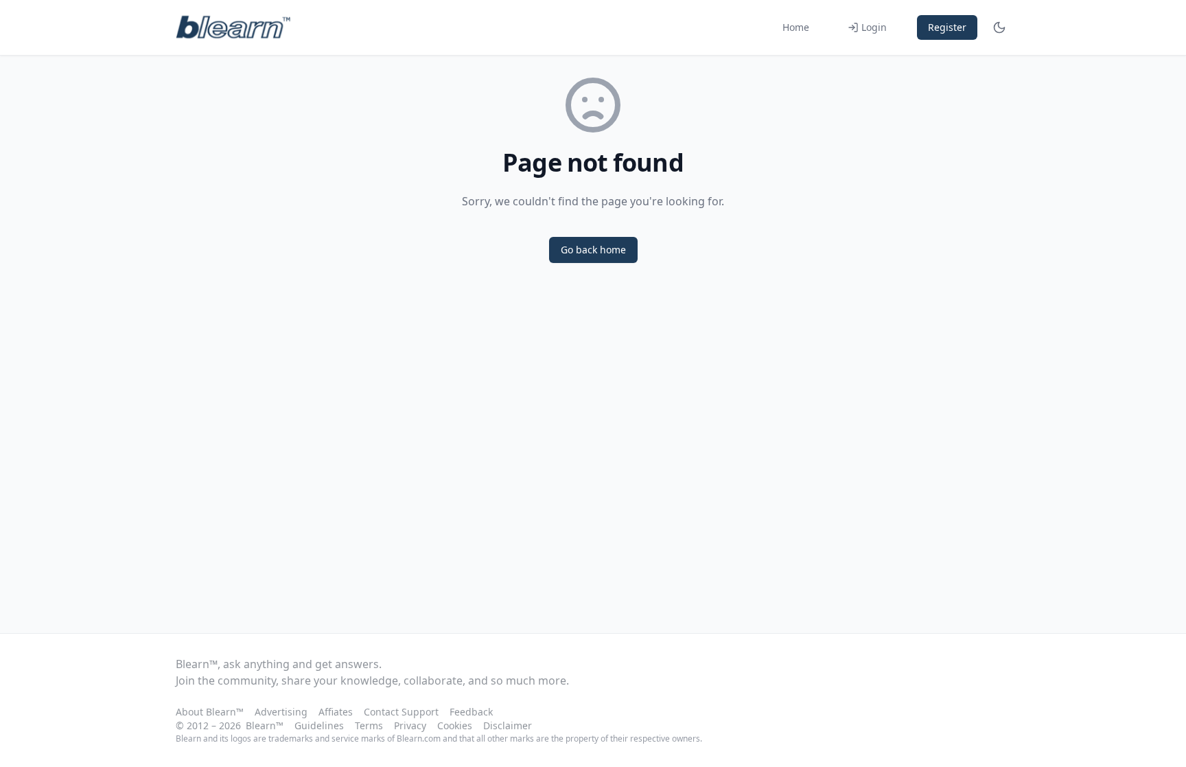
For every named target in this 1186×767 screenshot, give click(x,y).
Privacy (410, 725)
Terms (369, 725)
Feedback (471, 711)
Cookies (454, 725)
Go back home (593, 249)
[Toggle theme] (999, 27)
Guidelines (319, 725)
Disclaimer (507, 725)
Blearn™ (264, 725)
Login (874, 27)
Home (795, 27)
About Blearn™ (210, 711)
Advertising (281, 711)
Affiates (335, 711)
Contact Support (401, 711)
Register (947, 27)
